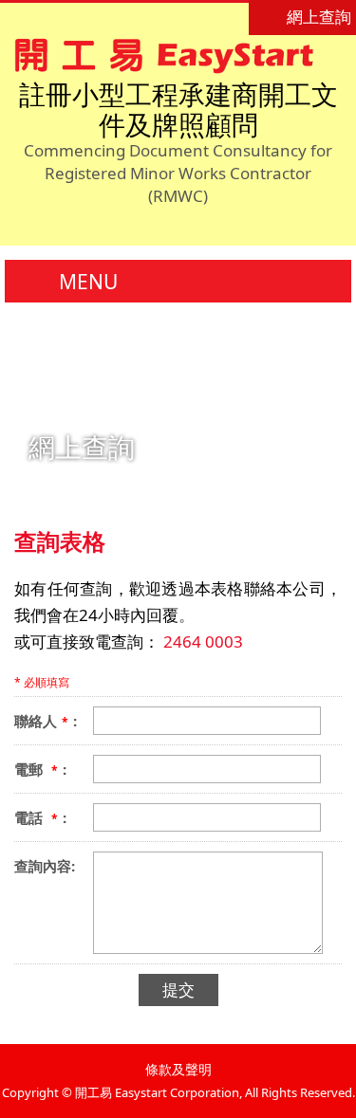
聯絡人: (45, 720)
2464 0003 (203, 641)
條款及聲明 (178, 1069)
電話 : (40, 817)
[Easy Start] (171, 68)
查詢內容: (44, 865)
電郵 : (40, 769)
